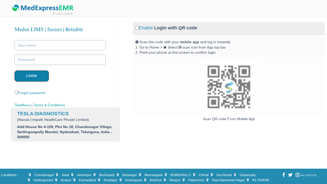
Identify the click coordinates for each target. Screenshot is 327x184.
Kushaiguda (133, 180)
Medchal (156, 180)
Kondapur (111, 180)
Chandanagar (44, 175)
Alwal (65, 175)
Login (31, 76)
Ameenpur (84, 175)
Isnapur (66, 180)
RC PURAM (260, 180)
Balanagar (129, 175)
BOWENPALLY (180, 175)
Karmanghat (87, 180)
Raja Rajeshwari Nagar (228, 180)
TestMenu (22, 105)
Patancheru (196, 180)
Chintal (204, 175)
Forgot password (31, 93)
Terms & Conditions (49, 105)
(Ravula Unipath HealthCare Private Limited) (53, 120)
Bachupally (107, 175)
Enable (146, 27)
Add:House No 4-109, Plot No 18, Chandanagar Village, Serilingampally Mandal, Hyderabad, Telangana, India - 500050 (64, 132)
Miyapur (175, 180)
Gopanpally (248, 175)
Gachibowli (224, 175)
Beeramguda (154, 175)
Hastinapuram (43, 180)
